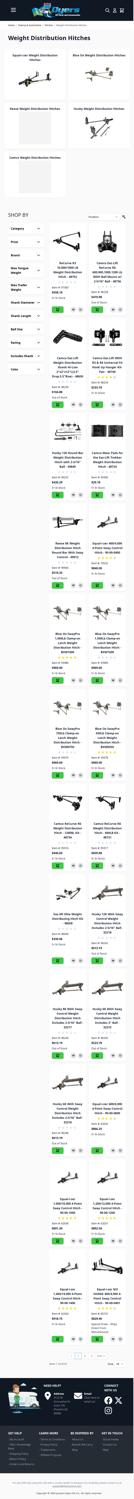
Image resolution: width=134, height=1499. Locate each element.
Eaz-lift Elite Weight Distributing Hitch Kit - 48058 (67, 918)
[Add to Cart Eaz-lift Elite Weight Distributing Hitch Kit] (58, 960)
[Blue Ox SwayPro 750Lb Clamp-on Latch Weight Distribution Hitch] (68, 707)
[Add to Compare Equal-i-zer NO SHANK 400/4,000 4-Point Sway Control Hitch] (120, 1339)
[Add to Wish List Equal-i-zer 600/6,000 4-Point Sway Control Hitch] (113, 1151)
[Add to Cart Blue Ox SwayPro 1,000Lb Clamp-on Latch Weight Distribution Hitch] (58, 680)
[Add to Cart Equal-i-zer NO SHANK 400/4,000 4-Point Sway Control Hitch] (97, 1339)
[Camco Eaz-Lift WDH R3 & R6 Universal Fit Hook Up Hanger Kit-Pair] (107, 337)
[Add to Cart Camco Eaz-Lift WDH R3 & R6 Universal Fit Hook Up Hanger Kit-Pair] (97, 404)
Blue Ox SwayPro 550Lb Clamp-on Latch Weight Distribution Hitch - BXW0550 (107, 738)
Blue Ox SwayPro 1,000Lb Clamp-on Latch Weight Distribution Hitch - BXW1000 (68, 643)
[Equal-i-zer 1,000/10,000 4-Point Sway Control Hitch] (68, 1177)
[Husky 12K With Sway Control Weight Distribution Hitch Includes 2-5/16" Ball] (107, 893)
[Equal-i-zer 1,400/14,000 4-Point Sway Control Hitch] (68, 1268)
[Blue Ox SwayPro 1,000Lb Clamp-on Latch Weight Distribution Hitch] (68, 612)
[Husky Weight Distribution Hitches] (99, 128)
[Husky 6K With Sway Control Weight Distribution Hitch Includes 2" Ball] (107, 988)
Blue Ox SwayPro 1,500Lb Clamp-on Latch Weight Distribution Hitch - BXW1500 (107, 643)
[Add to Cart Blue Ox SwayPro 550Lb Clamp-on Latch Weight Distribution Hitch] (97, 775)
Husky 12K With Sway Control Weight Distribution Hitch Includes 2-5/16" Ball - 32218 (107, 923)
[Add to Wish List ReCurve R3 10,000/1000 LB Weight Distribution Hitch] (73, 310)
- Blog (74, 1450)
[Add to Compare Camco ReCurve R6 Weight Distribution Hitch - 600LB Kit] (120, 866)
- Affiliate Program (50, 1455)
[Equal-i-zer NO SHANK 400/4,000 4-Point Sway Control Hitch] (107, 1268)
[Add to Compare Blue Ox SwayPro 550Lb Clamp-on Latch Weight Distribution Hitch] (120, 775)
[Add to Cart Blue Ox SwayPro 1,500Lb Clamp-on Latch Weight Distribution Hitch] (97, 680)
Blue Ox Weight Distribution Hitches (99, 55)
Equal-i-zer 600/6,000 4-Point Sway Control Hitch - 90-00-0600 (107, 1108)
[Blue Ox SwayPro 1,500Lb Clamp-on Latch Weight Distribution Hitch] (107, 612)
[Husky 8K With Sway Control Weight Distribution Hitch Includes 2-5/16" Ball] (68, 988)
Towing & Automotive (29, 25)
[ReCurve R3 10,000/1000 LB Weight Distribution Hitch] (68, 241)
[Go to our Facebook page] (108, 1400)
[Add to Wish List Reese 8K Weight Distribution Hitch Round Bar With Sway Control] (73, 585)
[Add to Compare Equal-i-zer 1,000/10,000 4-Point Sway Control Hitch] (81, 1241)
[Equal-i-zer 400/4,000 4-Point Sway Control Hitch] (107, 522)
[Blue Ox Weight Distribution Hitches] (99, 74)
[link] (71, 1356)
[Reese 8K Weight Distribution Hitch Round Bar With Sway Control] (68, 522)
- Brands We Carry (82, 1444)
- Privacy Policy (48, 1444)
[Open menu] (13, 10)
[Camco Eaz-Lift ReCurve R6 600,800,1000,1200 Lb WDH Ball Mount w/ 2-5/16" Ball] (107, 241)
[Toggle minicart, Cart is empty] (122, 10)
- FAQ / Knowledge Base (19, 1446)
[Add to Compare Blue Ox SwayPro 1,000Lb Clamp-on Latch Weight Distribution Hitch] (81, 680)
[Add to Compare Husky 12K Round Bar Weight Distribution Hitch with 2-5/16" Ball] (81, 495)
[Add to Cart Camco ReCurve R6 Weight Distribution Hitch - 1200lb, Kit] (58, 865)
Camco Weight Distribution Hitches (35, 158)
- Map (105, 1450)
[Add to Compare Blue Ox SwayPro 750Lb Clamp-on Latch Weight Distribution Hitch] (81, 775)
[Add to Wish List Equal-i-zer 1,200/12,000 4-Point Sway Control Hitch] (113, 1241)
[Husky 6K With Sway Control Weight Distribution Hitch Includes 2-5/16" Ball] (68, 1082)
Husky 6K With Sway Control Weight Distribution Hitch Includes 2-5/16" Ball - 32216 (67, 1113)
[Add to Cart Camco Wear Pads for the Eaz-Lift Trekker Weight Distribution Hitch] (97, 495)
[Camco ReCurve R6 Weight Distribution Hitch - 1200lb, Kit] (68, 802)
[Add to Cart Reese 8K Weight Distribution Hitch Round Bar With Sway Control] (58, 585)
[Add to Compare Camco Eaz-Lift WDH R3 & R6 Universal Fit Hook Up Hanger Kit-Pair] (120, 405)
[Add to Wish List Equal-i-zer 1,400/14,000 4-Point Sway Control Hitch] (73, 1339)
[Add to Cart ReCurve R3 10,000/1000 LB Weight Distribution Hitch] (58, 309)
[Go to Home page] (56, 10)
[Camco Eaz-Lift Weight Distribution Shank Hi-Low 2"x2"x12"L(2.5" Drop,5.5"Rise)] (68, 337)
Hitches (49, 25)
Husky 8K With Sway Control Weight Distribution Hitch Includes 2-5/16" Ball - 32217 (67, 1018)
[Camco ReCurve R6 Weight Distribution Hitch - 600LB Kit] (107, 802)
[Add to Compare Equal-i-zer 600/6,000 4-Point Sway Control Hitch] (120, 1151)
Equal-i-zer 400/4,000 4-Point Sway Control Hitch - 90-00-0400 (107, 547)
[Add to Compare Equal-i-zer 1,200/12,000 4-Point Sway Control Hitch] (120, 1241)
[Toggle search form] (107, 10)
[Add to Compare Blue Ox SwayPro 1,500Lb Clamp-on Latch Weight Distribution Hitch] (120, 680)
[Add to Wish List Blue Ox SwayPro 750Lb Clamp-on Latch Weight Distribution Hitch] (73, 775)
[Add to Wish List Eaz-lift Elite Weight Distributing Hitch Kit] (73, 961)
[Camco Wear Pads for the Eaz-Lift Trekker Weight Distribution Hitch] (107, 432)
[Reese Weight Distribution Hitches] (35, 128)
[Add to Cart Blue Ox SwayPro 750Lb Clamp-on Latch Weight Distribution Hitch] (58, 775)
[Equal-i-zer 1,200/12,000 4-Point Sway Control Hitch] (107, 1177)
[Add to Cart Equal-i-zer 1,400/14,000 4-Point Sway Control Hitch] (58, 1339)
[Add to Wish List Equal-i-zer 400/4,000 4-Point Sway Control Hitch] (113, 585)
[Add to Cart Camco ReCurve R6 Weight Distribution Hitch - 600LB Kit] (97, 865)
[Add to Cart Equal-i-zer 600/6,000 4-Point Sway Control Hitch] (97, 1150)
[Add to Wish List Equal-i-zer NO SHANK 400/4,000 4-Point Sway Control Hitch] (113, 1339)
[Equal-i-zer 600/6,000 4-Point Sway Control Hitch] (107, 1082)
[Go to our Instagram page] (108, 1410)
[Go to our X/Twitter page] (118, 1400)
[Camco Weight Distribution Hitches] (35, 177)
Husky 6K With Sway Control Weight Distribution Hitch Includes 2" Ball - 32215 (107, 1018)
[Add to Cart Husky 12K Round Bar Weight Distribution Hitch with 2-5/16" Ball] (58, 495)
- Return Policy (17, 1459)
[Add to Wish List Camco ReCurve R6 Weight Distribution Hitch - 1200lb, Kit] (73, 866)
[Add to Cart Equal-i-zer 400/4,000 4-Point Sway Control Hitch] (97, 585)
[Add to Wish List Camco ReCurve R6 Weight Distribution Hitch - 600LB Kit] (113, 866)
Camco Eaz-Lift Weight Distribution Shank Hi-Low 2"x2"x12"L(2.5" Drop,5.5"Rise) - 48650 (67, 367)
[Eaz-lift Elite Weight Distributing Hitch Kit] (68, 893)
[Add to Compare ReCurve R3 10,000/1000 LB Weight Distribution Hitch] (81, 310)
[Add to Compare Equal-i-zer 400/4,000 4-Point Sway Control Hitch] (120, 585)
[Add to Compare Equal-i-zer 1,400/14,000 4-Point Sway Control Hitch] (81, 1339)
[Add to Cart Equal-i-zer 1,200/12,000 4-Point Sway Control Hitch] (97, 1241)
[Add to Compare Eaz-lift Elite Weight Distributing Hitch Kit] (81, 961)
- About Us (77, 1439)
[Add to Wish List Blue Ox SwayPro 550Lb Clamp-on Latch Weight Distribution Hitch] (113, 775)
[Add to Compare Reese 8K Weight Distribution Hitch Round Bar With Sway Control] (81, 585)
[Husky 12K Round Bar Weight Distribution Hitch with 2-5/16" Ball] (68, 432)
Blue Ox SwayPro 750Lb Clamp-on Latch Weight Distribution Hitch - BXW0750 (68, 738)
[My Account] (114, 10)
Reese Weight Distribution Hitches (35, 109)
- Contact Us (109, 1444)
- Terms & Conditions (52, 1439)
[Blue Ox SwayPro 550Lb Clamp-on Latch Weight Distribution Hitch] (107, 707)
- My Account (16, 1439)
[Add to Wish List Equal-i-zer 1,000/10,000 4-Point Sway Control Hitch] (73, 1241)
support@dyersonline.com (66, 1486)
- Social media (110, 1439)
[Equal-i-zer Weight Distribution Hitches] (35, 79)
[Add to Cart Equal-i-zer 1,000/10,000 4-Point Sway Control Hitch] (58, 1241)
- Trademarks (47, 1450)
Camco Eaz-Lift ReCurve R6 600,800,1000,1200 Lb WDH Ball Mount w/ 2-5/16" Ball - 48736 (107, 272)
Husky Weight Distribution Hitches (99, 109)
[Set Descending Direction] (124, 217)
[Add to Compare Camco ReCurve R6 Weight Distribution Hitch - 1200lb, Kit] (81, 866)
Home (11, 25)
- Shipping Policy (18, 1453)
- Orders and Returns (21, 1464)
